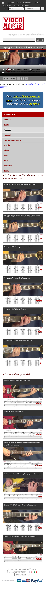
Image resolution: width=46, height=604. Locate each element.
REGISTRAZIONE (22, 5)
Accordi (7, 135)
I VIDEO (10, 2)
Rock (6, 160)
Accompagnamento (12, 140)
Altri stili (8, 165)
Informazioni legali (17, 571)
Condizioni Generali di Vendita (22, 569)
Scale (6, 124)
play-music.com (23, 574)
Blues (6, 150)
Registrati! (33, 104)
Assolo (7, 145)
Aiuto (37, 2)
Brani (6, 170)
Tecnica (7, 119)
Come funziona (24, 2)
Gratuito (7, 5)
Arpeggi (7, 130)
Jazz (6, 155)
